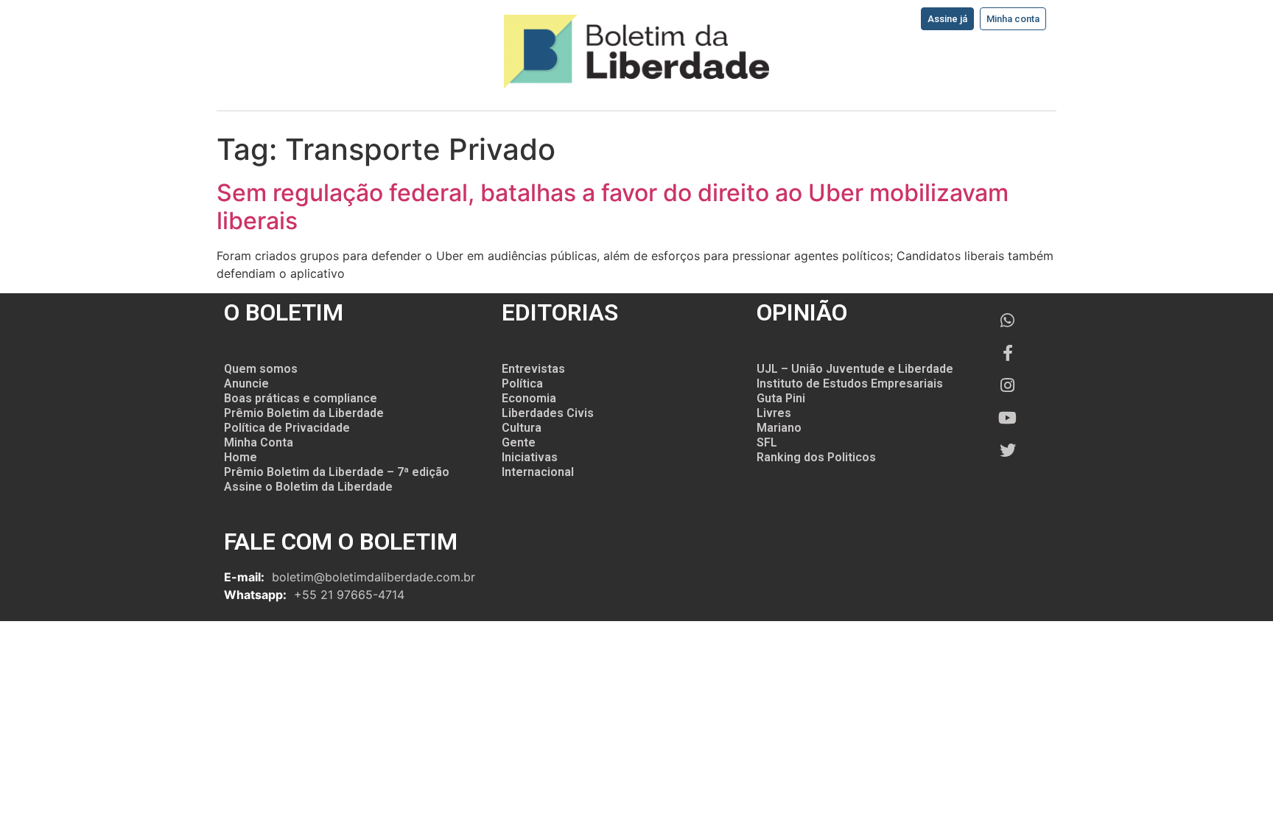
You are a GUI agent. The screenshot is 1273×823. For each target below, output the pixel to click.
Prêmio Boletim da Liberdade (304, 413)
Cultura (521, 428)
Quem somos (261, 369)
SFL (767, 442)
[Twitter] (1008, 450)
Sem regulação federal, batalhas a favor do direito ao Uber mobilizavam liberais (613, 206)
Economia (529, 398)
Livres (774, 413)
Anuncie (246, 384)
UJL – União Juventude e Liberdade (855, 369)
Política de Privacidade (287, 428)
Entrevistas (533, 369)
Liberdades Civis (548, 413)
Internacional (538, 472)
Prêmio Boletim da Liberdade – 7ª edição (336, 472)
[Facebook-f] (1008, 353)
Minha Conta (258, 442)
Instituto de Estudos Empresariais (850, 384)
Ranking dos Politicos (816, 457)
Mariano (779, 428)
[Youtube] (1008, 418)
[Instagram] (1008, 385)
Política (522, 384)
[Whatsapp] (1008, 320)
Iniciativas (530, 457)
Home (240, 457)
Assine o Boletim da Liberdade (308, 487)
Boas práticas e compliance (300, 398)
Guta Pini (781, 398)
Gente (519, 442)
